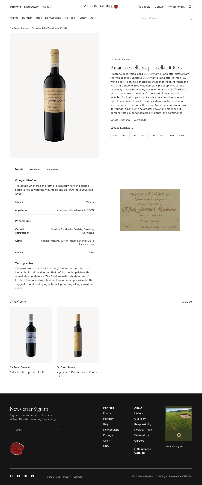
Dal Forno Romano (19, 28)
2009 (172, 135)
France (107, 413)
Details (114, 120)
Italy (105, 424)
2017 (125, 135)
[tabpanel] (54, 234)
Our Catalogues (174, 446)
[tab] (19, 171)
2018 (116, 135)
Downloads (140, 120)
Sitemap (78, 477)
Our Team (140, 418)
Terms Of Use (53, 477)
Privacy (67, 477)
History (138, 413)
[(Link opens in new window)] (11, 476)
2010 (163, 135)
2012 (144, 135)
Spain (106, 440)
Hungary (108, 418)
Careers (139, 440)
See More (187, 302)
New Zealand (111, 429)
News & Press (143, 429)
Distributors (141, 435)
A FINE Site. (186, 476)
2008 (182, 135)
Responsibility (143, 424)
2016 (134, 135)
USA (106, 446)
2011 (153, 135)
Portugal (108, 435)
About (138, 407)
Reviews (126, 120)
